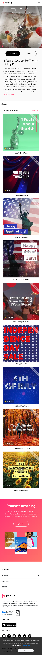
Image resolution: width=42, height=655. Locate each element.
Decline (13, 651)
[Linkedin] (24, 636)
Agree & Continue (26, 651)
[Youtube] (14, 636)
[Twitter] (19, 636)
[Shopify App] (21, 625)
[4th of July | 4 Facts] (21, 132)
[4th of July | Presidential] (21, 216)
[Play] (21, 27)
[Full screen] (39, 43)
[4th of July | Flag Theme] (21, 385)
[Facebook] (7, 613)
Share (29, 53)
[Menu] (39, 3)
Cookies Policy (25, 645)
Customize (13, 53)
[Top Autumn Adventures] (21, 427)
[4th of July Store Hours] (21, 258)
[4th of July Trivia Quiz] (21, 174)
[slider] (2, 46)
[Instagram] (18, 613)
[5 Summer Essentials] (21, 469)
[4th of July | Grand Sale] (21, 343)
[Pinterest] (29, 636)
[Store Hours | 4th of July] (21, 301)
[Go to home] (7, 3)
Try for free (21, 524)
